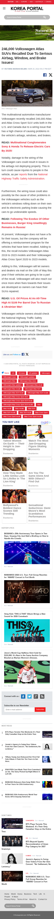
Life (40, 894)
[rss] (42, 696)
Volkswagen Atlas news (28, 381)
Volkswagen (46, 373)
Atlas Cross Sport (41, 412)
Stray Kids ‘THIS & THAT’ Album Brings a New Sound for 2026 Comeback (24, 615)
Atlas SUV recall (25, 412)
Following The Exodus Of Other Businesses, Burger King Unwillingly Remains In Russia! (25, 223)
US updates (33, 373)
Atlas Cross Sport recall (11, 416)
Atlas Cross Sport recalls (33, 416)
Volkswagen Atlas (9, 381)
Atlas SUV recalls (9, 412)
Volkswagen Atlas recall (34, 385)
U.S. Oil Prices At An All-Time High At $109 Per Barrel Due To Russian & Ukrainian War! (26, 302)
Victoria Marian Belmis (15, 69)
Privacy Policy (9, 899)
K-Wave (15, 897)
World (13, 894)
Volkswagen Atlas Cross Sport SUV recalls (18, 404)
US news (21, 373)
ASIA (31, 1)
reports (23, 174)
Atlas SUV (31, 408)
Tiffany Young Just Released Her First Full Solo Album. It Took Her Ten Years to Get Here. (22, 759)
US (13, 373)
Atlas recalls (19, 408)
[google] (36, 696)
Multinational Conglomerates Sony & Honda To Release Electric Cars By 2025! (26, 146)
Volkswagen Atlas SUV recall (13, 393)
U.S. (17, 1)
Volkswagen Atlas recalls (11, 389)
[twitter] (29, 696)
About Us (32, 899)
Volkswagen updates (27, 377)
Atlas (39, 404)
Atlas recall (7, 408)
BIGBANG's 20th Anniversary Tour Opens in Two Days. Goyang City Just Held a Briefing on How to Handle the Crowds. (26, 536)
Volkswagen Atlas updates (12, 385)
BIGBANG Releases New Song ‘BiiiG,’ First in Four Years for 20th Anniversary (22, 783)
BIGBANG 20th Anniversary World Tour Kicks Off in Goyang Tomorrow (21, 796)
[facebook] (23, 696)
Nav (4, 8)
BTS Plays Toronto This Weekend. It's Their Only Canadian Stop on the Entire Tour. (22, 733)
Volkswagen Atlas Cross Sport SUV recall (17, 401)
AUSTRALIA (39, 1)
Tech (35, 894)
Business (27, 894)
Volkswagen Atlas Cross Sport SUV (15, 397)
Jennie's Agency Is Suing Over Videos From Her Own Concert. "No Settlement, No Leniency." (23, 746)
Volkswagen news (9, 377)
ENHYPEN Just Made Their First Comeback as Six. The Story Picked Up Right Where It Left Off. (23, 772)
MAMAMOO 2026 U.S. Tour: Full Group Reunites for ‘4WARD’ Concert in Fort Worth (25, 576)
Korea (20, 894)
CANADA (48, 1)
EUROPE (24, 1)
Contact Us (42, 899)
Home (6, 894)
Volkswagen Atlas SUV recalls (38, 393)
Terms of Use (22, 899)
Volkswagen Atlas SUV (32, 389)
